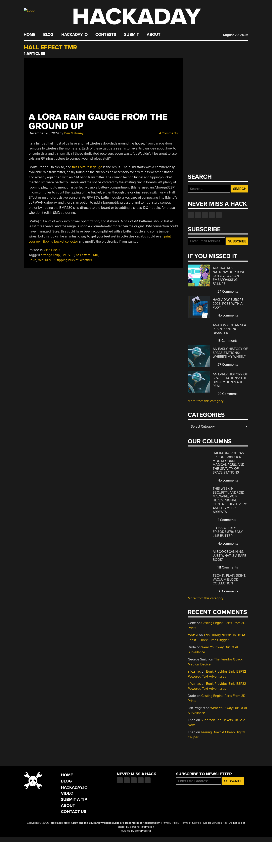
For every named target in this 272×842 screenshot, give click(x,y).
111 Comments (227, 567)
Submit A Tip (74, 799)
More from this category (205, 401)
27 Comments (227, 364)
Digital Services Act (215, 822)
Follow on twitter (198, 215)
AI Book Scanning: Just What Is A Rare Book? (229, 556)
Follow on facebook (191, 215)
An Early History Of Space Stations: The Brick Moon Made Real (230, 380)
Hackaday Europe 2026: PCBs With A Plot (228, 304)
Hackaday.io (74, 34)
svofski (193, 635)
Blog (48, 34)
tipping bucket (67, 260)
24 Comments (227, 291)
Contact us (219, 215)
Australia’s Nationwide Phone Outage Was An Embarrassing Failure (229, 276)
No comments (227, 315)
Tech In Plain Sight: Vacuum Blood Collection (229, 579)
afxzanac (194, 671)
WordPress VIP (143, 830)
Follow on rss (212, 215)
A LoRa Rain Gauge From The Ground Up (98, 121)
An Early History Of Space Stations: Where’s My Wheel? (230, 353)
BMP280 (68, 255)
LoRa (32, 260)
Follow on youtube (205, 215)
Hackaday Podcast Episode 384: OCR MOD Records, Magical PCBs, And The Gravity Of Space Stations (229, 463)
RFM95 (50, 260)
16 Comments (227, 341)
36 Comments (227, 591)
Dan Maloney (73, 133)
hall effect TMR (87, 255)
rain (40, 260)
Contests (105, 34)
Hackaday (136, 17)
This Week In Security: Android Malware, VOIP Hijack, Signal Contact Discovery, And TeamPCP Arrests (230, 500)
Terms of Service (191, 822)
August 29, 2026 (235, 35)
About (153, 34)
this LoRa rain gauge (87, 167)
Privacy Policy (170, 822)
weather (86, 260)
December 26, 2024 (44, 133)
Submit (131, 34)
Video (67, 793)
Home (29, 34)
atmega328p (50, 255)
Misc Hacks (51, 250)
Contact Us (73, 811)
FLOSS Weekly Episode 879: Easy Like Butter (228, 532)
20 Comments (227, 394)
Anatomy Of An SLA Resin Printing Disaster (229, 329)
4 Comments (168, 133)
